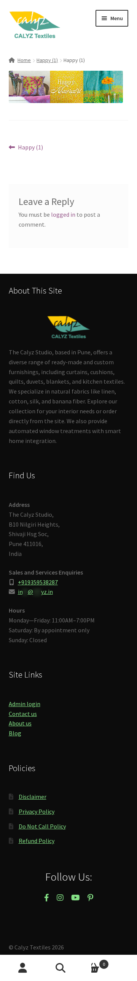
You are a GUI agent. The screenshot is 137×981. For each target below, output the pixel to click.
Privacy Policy (36, 811)
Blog (15, 733)
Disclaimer (32, 796)
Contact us (23, 713)
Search (68, 968)
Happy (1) (47, 60)
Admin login (24, 704)
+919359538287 (38, 582)
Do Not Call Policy (42, 826)
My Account (23, 968)
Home (24, 60)
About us (20, 723)
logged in (63, 214)
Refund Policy (36, 840)
